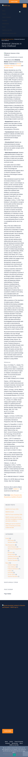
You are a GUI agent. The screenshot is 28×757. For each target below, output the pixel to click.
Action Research (15, 495)
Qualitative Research (16, 497)
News (7, 563)
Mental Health (11, 554)
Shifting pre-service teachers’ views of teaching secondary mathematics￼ (13, 525)
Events (7, 538)
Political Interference (13, 568)
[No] (26, 751)
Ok (14, 754)
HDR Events (11, 540)
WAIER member (9, 67)
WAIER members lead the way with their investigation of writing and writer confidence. (14, 519)
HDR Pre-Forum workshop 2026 (14, 514)
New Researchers (10, 545)
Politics (10, 570)
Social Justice (11, 574)
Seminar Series (12, 542)
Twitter (6, 721)
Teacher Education (13, 560)
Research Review (12, 558)
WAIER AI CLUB (10, 512)
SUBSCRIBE (14, 1)
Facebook (20, 1)
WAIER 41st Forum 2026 (12, 509)
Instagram (24, 1)
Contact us (16, 489)
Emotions (10, 552)
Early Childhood (12, 567)
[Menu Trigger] (25, 6)
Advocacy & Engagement (14, 549)
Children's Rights (12, 565)
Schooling (10, 572)
